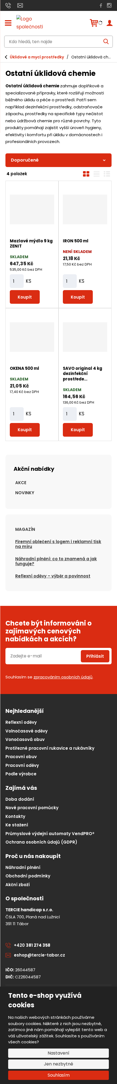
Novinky (24, 493)
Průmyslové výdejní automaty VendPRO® (49, 833)
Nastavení (58, 1053)
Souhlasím (59, 1075)
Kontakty (15, 816)
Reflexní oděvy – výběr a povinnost (52, 576)
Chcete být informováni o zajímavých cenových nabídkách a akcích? (48, 631)
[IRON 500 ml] (85, 209)
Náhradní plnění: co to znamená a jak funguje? (56, 561)
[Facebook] (101, 5)
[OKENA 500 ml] (32, 337)
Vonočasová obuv (25, 739)
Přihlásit (95, 656)
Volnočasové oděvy (26, 731)
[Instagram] (109, 5)
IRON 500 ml (75, 240)
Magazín (25, 529)
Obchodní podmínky (27, 876)
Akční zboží (17, 885)
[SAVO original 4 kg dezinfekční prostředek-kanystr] (85, 337)
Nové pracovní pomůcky (32, 808)
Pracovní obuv (21, 757)
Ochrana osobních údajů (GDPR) (41, 842)
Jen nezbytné (58, 1064)
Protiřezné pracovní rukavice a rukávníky (49, 748)
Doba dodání (19, 799)
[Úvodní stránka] (35, 23)
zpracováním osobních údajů (63, 677)
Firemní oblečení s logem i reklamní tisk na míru (58, 544)
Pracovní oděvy (22, 765)
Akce (20, 483)
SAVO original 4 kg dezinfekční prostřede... (82, 374)
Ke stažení (16, 825)
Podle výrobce (20, 774)
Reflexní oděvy (21, 722)
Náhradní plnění (22, 867)
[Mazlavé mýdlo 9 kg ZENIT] (32, 209)
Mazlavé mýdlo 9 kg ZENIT (31, 243)
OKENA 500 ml (24, 368)
